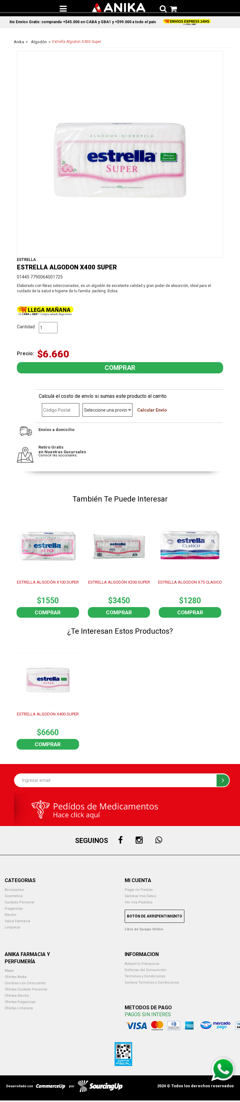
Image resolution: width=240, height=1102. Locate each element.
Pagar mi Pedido (139, 890)
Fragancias (14, 909)
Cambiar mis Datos (140, 896)
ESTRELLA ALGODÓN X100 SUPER (48, 582)
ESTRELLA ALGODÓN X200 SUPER (119, 582)
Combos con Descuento (25, 983)
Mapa (9, 971)
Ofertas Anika (16, 977)
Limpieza (12, 927)
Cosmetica (13, 896)
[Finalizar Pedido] (171, 8)
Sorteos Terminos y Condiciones (152, 982)
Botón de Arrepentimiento (154, 916)
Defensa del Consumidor (146, 970)
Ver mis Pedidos (138, 902)
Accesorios (14, 890)
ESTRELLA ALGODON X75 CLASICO (190, 582)
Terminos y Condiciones (145, 976)
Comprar (48, 612)
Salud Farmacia (17, 921)
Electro (10, 915)
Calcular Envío (152, 410)
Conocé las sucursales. (58, 455)
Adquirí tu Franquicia (120, 19)
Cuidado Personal (19, 902)
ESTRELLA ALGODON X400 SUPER (48, 714)
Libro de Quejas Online (144, 929)
